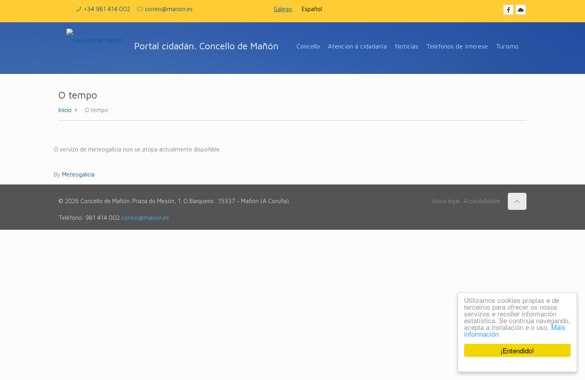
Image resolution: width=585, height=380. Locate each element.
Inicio (65, 110)
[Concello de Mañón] (94, 48)
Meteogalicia (78, 174)
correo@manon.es (169, 9)
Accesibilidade (482, 201)
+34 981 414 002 (107, 9)
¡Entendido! (517, 350)
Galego (283, 9)
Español (312, 9)
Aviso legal (446, 201)
